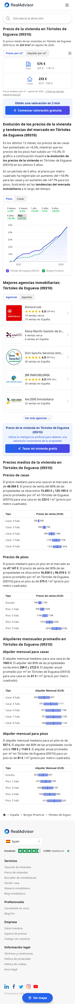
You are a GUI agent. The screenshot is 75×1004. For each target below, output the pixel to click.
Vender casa (11, 883)
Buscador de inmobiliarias (20, 877)
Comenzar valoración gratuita (40, 110)
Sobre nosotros (13, 928)
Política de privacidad (17, 959)
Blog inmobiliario (14, 893)
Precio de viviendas (16, 872)
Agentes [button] (26, 297)
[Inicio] (4, 814)
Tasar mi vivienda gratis (39, 449)
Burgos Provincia (33, 814)
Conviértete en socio (16, 908)
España (14, 814)
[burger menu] (67, 5)
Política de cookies (15, 964)
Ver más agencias (37, 418)
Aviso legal (10, 969)
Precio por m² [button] (14, 53)
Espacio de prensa (15, 933)
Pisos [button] (9, 198)
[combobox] (37, 18)
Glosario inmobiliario (17, 888)
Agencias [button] (11, 297)
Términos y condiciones (18, 953)
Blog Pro (9, 913)
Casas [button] (20, 198)
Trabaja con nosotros (17, 939)
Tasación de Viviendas (17, 867)
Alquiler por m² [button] (36, 53)
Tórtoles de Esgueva (60, 814)
